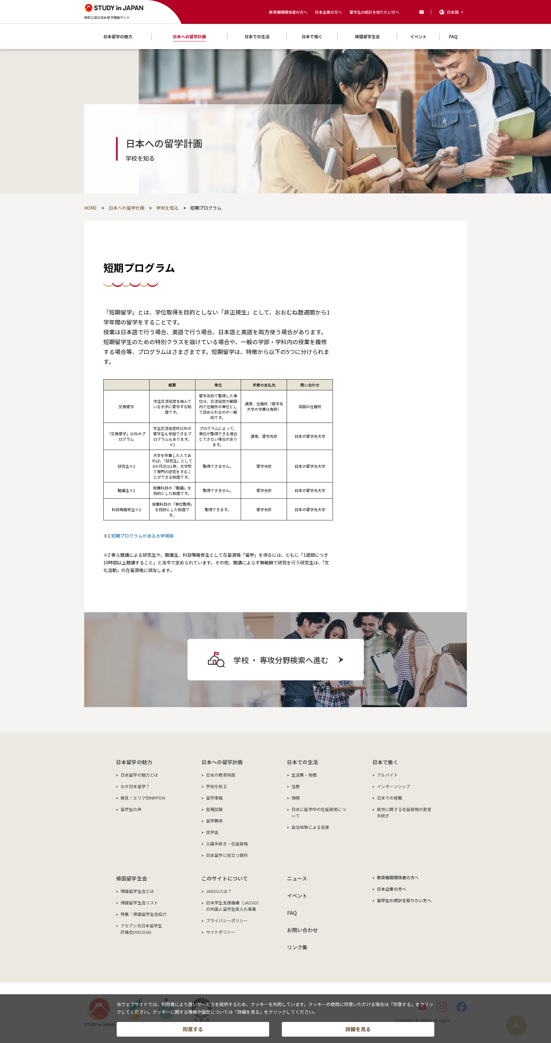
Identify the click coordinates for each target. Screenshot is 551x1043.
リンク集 (297, 947)
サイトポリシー (220, 932)
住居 (295, 786)
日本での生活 (302, 762)
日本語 (453, 12)
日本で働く (385, 762)
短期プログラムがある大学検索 (142, 535)
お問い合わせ (302, 930)
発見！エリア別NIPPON (143, 798)
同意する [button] (193, 1029)
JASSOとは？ (219, 891)
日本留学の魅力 (134, 762)
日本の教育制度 (220, 775)
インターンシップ (393, 786)
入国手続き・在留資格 (227, 844)
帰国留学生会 (131, 878)
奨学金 (212, 832)
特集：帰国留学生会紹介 (143, 914)
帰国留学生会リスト (139, 903)
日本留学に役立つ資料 (227, 855)
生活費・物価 (304, 775)
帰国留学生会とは (137, 891)
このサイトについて (225, 878)
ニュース (297, 878)
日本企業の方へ (328, 12)
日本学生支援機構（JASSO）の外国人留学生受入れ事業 (233, 906)
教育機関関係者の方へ (288, 12)
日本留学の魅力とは (139, 775)
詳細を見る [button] (358, 1029)
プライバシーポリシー (227, 920)
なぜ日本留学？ (135, 786)
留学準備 (214, 798)
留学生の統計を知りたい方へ (374, 12)
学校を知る (216, 786)
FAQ (292, 912)
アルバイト (387, 775)
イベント (297, 895)
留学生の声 (131, 809)
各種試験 (214, 809)
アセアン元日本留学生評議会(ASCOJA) (141, 929)
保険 (295, 798)
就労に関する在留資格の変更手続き (404, 812)
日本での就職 (389, 798)
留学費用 (214, 821)
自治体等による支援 (310, 827)
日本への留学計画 (222, 762)
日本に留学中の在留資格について (318, 812)
